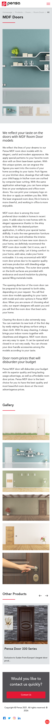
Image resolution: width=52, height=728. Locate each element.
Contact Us (26, 695)
